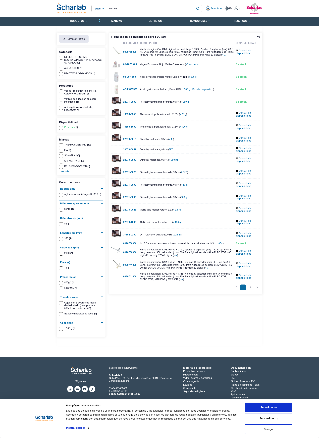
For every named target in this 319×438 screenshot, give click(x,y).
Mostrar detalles (75, 427)
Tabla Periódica (239, 397)
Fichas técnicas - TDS (243, 381)
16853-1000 (129, 126)
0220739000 (129, 252)
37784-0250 (129, 234)
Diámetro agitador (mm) (75, 203)
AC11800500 (130, 89)
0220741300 (129, 276)
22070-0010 (129, 139)
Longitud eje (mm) (71, 232)
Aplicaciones (238, 394)
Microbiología (190, 374)
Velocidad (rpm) (69, 247)
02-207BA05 (130, 64)
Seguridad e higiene (194, 391)
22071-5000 (129, 197)
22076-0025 (129, 209)
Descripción (67, 188)
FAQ (233, 378)
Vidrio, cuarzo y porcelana (197, 378)
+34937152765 (119, 391)
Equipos (187, 384)
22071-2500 (129, 101)
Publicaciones (238, 371)
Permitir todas (269, 407)
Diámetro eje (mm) (71, 218)
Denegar (269, 429)
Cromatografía (191, 381)
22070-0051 (129, 149)
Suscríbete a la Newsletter (123, 367)
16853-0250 (129, 114)
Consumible (189, 388)
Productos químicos (194, 371)
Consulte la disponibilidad (243, 52)
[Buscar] (198, 8)
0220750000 (129, 243)
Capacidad (66, 322)
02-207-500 (129, 76)
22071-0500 (129, 184)
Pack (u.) (65, 262)
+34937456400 (119, 388)
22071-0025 (129, 172)
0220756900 (129, 51)
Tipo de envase (69, 297)
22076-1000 (129, 222)
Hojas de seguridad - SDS (245, 384)
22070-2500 (129, 159)
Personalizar (267, 418)
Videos (235, 374)
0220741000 (129, 264)
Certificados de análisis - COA (245, 389)
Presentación (68, 277)
